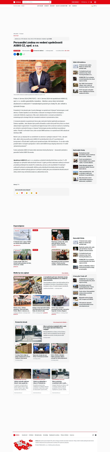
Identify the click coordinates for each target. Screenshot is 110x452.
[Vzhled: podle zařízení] (95, 2)
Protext (21, 33)
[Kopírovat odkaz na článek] (24, 54)
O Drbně (31, 435)
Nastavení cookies (54, 435)
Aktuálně (40, 5)
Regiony (52, 5)
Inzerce (74, 5)
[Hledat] (50, 2)
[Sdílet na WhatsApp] (21, 54)
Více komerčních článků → (60, 322)
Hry (70, 5)
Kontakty (45, 435)
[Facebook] (89, 2)
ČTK (18, 184)
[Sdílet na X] (18, 54)
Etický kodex (38, 435)
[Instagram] (91, 2)
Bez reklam (75, 2)
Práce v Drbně (64, 435)
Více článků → (65, 273)
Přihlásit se (84, 2)
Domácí (46, 5)
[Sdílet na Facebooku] (15, 54)
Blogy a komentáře (61, 5)
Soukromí (24, 435)
